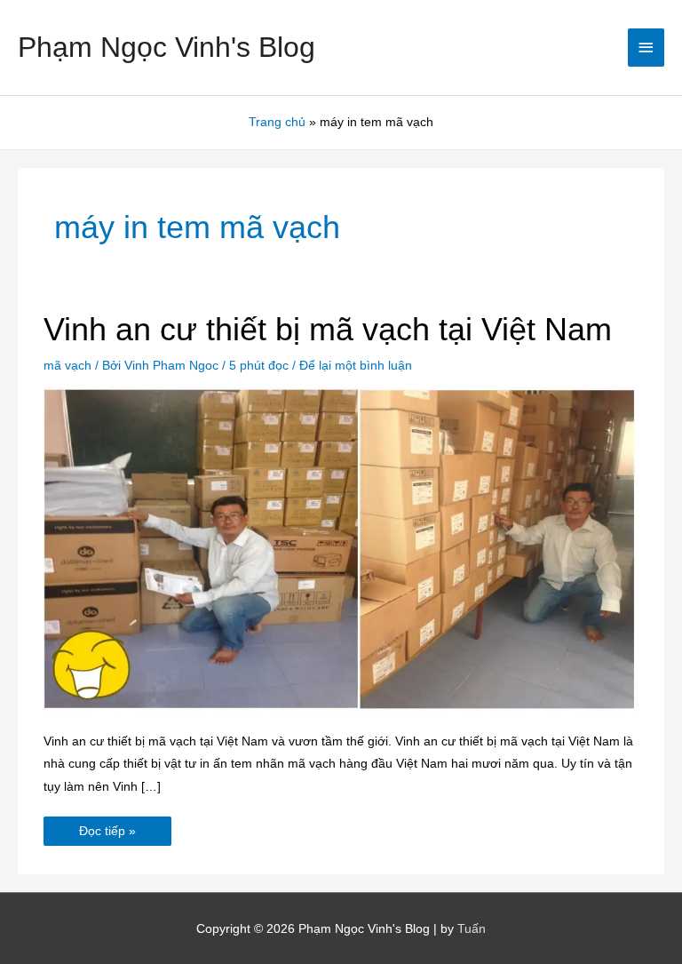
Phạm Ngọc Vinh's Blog (166, 47)
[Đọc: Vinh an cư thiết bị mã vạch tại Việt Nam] (341, 548)
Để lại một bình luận (355, 365)
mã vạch (67, 365)
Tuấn (471, 929)
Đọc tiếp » (107, 827)
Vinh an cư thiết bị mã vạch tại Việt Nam (328, 329)
